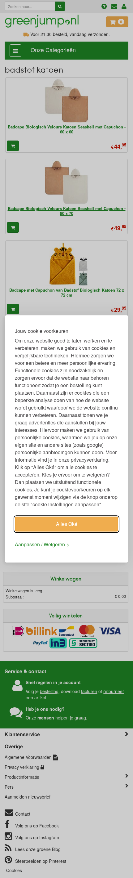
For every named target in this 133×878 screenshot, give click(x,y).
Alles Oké (66, 523)
